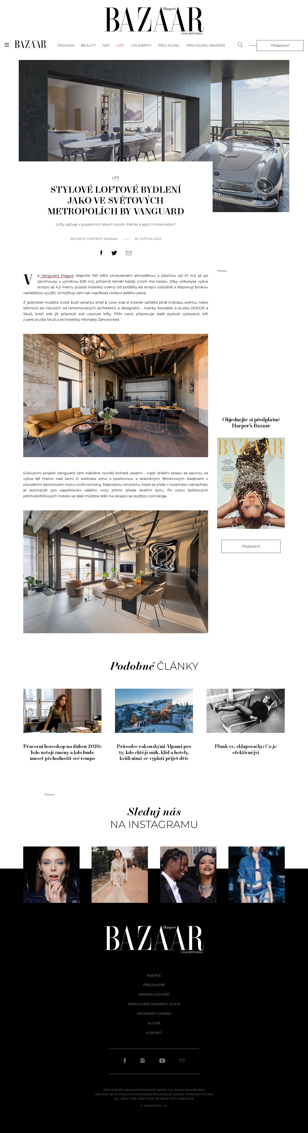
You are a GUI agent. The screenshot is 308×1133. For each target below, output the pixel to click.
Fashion (65, 45)
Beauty (88, 45)
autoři (154, 1023)
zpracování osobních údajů (154, 1004)
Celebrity (141, 45)
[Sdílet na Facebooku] (101, 253)
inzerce (154, 975)
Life (120, 45)
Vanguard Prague (57, 275)
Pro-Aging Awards (205, 45)
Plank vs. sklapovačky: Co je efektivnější (245, 749)
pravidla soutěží (154, 994)
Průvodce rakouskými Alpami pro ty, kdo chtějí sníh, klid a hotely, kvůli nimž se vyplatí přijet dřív (154, 752)
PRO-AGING (169, 45)
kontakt (154, 1033)
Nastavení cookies (154, 1013)
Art (106, 45)
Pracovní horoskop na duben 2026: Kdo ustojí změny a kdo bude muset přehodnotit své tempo (62, 752)
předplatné (154, 985)
